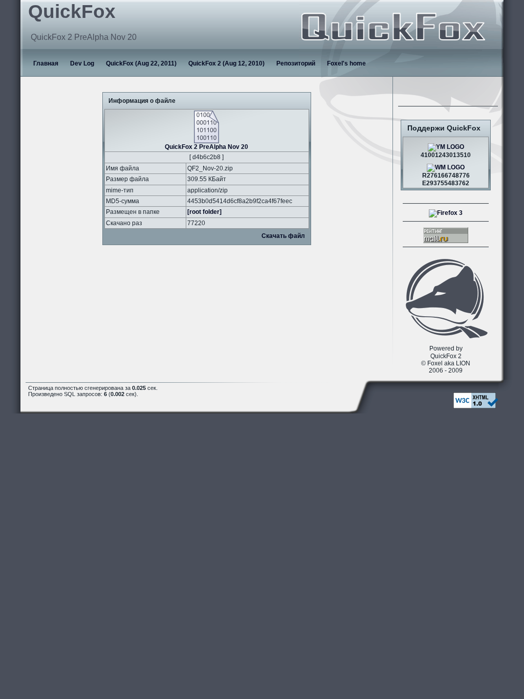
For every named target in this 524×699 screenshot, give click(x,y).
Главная (45, 63)
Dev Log (82, 63)
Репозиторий (295, 63)
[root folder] (204, 211)
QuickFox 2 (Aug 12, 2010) (226, 63)
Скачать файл (283, 235)
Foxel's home (346, 63)
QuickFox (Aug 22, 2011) (141, 63)
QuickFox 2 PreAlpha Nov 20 (206, 146)
